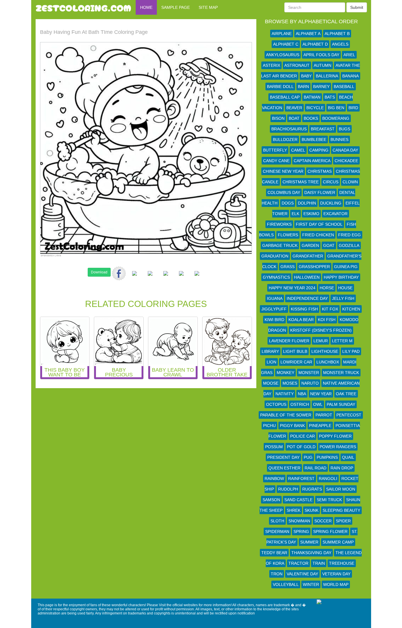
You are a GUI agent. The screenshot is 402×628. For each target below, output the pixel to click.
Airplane (282, 33)
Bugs (344, 129)
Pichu (269, 425)
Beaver (294, 107)
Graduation (274, 256)
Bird (353, 107)
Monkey (285, 372)
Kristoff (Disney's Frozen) (321, 330)
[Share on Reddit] (150, 278)
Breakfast (323, 129)
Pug (308, 457)
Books (311, 118)
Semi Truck (329, 499)
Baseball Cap (285, 97)
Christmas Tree (301, 182)
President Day (283, 457)
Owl (318, 404)
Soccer (323, 521)
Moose (270, 383)
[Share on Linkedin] (181, 278)
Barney (321, 86)
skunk (311, 510)
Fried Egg (349, 234)
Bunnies (339, 139)
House (345, 287)
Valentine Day (302, 573)
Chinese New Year (283, 171)
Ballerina (327, 76)
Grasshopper (314, 266)
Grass (287, 266)
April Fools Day (321, 54)
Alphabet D (315, 44)
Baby (306, 76)
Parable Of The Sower (285, 415)
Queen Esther (284, 468)
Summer (309, 542)
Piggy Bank (292, 425)
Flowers (288, 234)
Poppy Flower (335, 436)
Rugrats (312, 489)
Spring (301, 531)
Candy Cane (276, 160)
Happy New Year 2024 (292, 287)
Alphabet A (308, 33)
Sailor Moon (340, 489)
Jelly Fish (343, 298)
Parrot (323, 415)
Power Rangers (338, 446)
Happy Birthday (341, 277)
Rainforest (301, 478)
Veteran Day (336, 573)
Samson (271, 499)
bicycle (315, 107)
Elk (295, 213)
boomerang (335, 118)
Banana (350, 76)
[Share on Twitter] (134, 278)
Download (99, 272)
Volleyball (286, 584)
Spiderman (277, 531)
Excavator (335, 213)
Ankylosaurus (282, 54)
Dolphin (307, 203)
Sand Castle (298, 499)
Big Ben (336, 107)
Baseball (344, 86)
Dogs (288, 203)
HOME (146, 7)
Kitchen (351, 309)
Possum (274, 446)
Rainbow (274, 478)
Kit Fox (330, 309)
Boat (294, 118)
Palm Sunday (341, 404)
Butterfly (275, 150)
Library (270, 351)
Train (319, 563)
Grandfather (308, 256)
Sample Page (175, 7)
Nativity (284, 393)
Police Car (302, 436)
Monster (308, 372)
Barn (303, 86)
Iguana (275, 298)
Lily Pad (351, 351)
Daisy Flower (319, 192)
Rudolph (288, 489)
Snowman (299, 521)
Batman (312, 97)
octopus (276, 404)
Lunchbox (327, 362)
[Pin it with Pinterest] (166, 278)
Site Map (208, 7)
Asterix (271, 65)
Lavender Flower (289, 340)
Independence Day (307, 298)
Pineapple (320, 425)
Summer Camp (338, 542)
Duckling (330, 203)
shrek (293, 510)
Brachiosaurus (289, 129)
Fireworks (279, 224)
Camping (318, 150)
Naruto (310, 383)
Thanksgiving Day (311, 552)
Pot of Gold (301, 446)
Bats (330, 97)
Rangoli (328, 478)
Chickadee (346, 160)
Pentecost (348, 415)
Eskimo (311, 213)
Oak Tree (346, 393)
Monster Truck (341, 372)
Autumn (322, 65)
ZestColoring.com (83, 7)
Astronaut (297, 65)
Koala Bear (301, 319)
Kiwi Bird (274, 319)
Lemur (320, 340)
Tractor (298, 563)
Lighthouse (324, 351)
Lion (271, 362)
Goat (329, 245)
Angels (340, 44)
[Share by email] (197, 278)
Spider (343, 521)
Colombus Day (284, 192)
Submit (356, 7)
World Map (335, 584)
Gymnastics (276, 277)
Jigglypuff (274, 309)
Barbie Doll (280, 86)
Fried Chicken (318, 234)
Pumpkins (327, 457)
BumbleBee (314, 139)
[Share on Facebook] (119, 273)
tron (277, 573)
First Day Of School (319, 224)
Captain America (312, 160)
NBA (302, 393)
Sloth (277, 521)
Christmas (320, 171)
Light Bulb (295, 351)
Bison (278, 118)
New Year (321, 393)
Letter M (342, 340)
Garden (310, 245)
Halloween (307, 277)
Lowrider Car (296, 362)
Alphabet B (337, 33)
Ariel (349, 54)
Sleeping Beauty (341, 510)
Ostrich (299, 404)
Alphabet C (285, 44)
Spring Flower (330, 531)
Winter (311, 584)
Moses (290, 383)
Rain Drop (341, 468)
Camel (298, 150)
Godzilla (349, 245)
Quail (348, 457)
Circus (330, 182)
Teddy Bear (274, 552)
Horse (327, 287)
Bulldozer (285, 139)
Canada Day (345, 150)
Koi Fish (326, 319)
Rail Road (315, 468)
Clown (350, 182)
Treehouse (341, 563)
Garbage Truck (280, 245)
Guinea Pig (346, 266)
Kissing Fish (304, 309)
